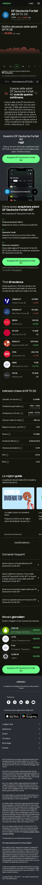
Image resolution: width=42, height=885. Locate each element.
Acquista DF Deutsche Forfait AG (21, 158)
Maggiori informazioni (13, 534)
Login (31, 3)
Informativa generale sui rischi (11, 843)
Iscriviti (4, 71)
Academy (17, 270)
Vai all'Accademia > (22, 542)
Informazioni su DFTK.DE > (23, 82)
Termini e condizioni (28, 832)
